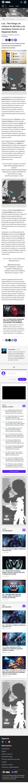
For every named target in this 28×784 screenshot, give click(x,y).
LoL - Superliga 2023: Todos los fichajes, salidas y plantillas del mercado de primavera (11, 596)
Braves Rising (7, 121)
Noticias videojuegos (10, 19)
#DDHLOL (20, 266)
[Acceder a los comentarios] (15, 40)
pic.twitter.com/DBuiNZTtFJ (18, 171)
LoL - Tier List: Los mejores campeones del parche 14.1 (14, 549)
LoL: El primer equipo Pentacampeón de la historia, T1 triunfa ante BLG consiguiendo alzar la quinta (14, 447)
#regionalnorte (6, 171)
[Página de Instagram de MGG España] (9, 742)
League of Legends (20, 19)
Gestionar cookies (7, 764)
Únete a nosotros (7, 754)
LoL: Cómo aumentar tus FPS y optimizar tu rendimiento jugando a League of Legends (12, 648)
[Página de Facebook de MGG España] (3, 742)
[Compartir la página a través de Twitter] (9, 40)
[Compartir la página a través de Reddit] (12, 40)
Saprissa (17, 119)
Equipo (4, 751)
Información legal (7, 756)
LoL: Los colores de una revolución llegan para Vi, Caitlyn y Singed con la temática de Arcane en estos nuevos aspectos (14, 435)
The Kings (10, 143)
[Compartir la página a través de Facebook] (6, 40)
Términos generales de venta (11, 759)
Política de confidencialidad (10, 767)
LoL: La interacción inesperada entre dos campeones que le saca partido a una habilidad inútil (13, 320)
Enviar (23, 379)
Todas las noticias (14, 471)
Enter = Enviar (12, 379)
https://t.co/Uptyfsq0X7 (10, 266)
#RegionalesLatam (15, 264)
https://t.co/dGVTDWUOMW (9, 169)
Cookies (4, 762)
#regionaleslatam (21, 169)
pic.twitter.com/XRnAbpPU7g (14, 268)
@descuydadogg (13, 165)
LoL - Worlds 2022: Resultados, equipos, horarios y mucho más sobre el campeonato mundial (13, 572)
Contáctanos (5, 749)
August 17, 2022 (18, 176)
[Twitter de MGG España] (6, 742)
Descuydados (21, 141)
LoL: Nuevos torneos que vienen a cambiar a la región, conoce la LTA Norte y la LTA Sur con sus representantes (13, 453)
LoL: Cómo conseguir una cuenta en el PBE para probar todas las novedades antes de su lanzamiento (13, 672)
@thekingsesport (13, 260)
